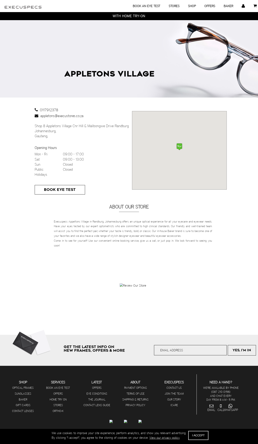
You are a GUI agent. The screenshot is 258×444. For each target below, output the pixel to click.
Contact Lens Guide (96, 405)
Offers (58, 393)
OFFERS (209, 6)
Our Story (174, 399)
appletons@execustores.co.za (60, 116)
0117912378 (48, 110)
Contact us (174, 388)
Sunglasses (23, 393)
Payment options (135, 388)
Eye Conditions (96, 393)
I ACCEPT (198, 435)
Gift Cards (23, 405)
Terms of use (136, 393)
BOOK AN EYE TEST (146, 6)
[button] (179, 146)
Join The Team (174, 393)
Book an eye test (58, 388)
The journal (96, 399)
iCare (174, 405)
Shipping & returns (135, 399)
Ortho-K (58, 411)
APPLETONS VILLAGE (109, 74)
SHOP (192, 6)
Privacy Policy (135, 405)
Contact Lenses (23, 411)
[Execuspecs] (23, 5)
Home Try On (58, 399)
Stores (58, 405)
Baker (23, 399)
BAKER (228, 6)
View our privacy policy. (164, 438)
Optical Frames (23, 388)
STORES (174, 6)
